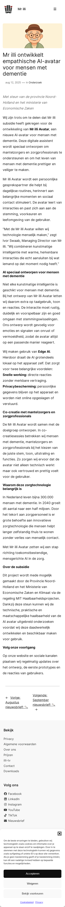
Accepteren (32, 873)
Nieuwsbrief (15, 821)
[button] (59, 833)
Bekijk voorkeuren (32, 893)
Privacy (39, 902)
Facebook (14, 794)
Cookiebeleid (27, 902)
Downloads (11, 771)
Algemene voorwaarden (20, 744)
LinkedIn (13, 799)
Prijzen (8, 755)
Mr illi (22, 9)
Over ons (10, 749)
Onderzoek (35, 82)
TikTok (12, 815)
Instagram (14, 804)
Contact (9, 766)
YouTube (13, 810)
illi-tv (7, 760)
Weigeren (32, 883)
